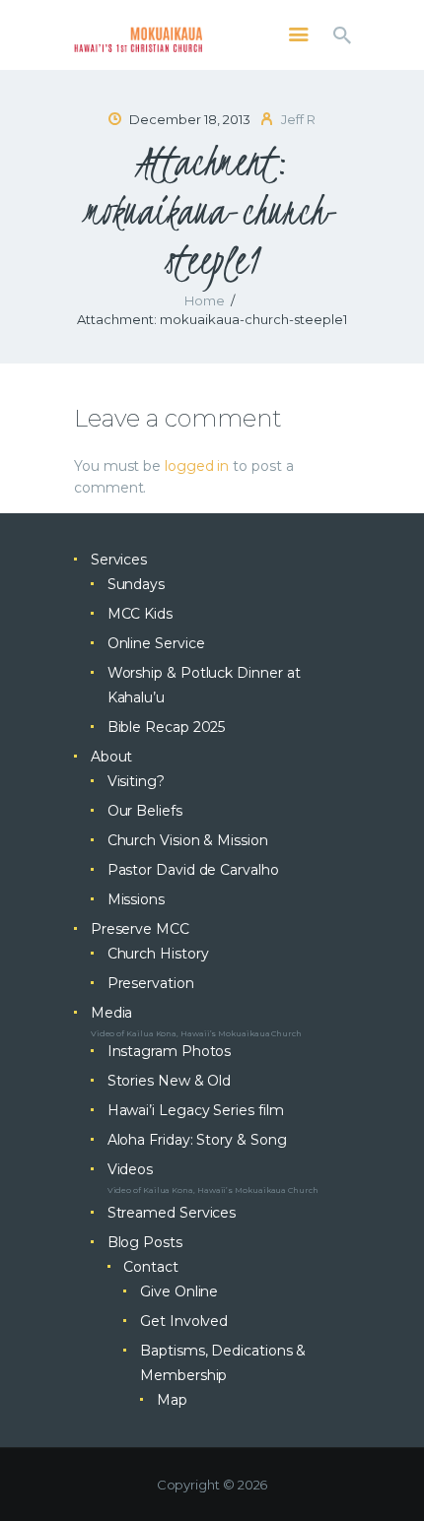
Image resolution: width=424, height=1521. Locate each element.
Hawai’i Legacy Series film (195, 1110)
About (112, 756)
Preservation (150, 983)
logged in (197, 466)
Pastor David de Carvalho (193, 870)
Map (172, 1400)
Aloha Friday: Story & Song (197, 1140)
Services (119, 559)
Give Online (179, 1291)
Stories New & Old (169, 1081)
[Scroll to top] (390, 1473)
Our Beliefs (144, 811)
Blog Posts (144, 1242)
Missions (136, 899)
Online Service (156, 643)
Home (204, 300)
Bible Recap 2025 (166, 727)
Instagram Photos (169, 1051)
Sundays (136, 584)
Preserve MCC (140, 929)
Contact (150, 1267)
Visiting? (136, 781)
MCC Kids (140, 614)
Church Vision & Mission (187, 840)
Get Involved (184, 1321)
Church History (158, 953)
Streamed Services (172, 1213)
